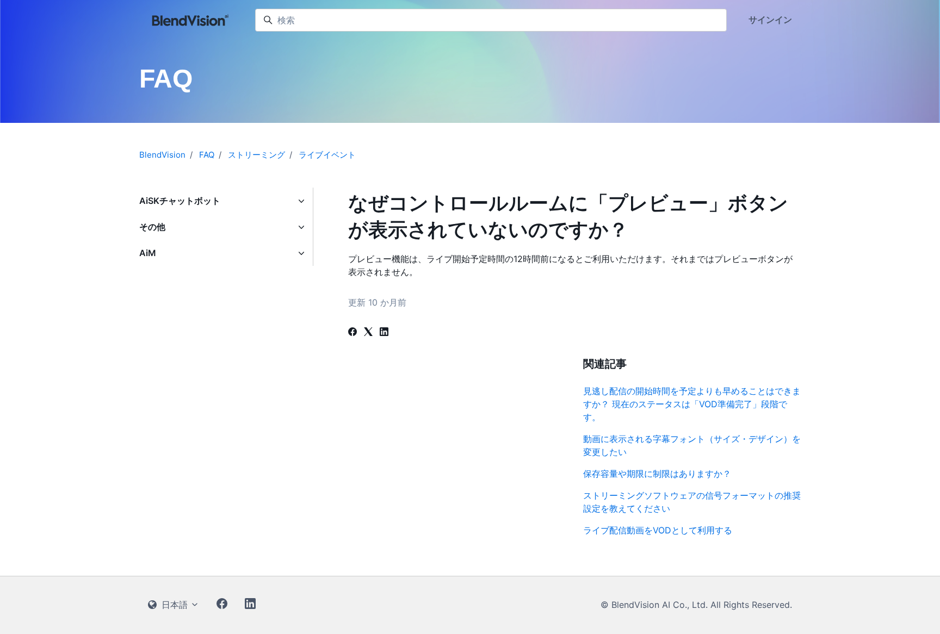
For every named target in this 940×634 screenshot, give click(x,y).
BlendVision (162, 155)
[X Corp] (368, 332)
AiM (147, 252)
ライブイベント (327, 155)
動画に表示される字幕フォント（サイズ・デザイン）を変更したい (692, 445)
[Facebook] (352, 332)
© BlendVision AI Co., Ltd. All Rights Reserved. (696, 604)
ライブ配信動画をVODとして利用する (657, 530)
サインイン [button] (770, 19)
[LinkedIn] (384, 332)
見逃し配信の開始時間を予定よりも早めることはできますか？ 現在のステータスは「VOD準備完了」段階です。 (692, 404)
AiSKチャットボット (179, 200)
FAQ (206, 155)
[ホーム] (190, 20)
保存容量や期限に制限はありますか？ (657, 473)
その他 (152, 226)
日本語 (174, 604)
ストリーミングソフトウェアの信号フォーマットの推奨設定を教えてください (692, 502)
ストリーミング (256, 155)
